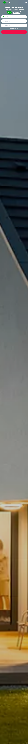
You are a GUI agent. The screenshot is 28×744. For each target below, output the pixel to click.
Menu (2, 1)
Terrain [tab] (9, 12)
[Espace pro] (26, 2)
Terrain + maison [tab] (16, 12)
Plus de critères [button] (13, 28)
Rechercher (14, 32)
